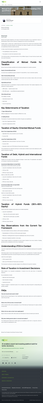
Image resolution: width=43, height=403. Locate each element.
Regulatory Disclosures (16, 387)
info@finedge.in (25, 358)
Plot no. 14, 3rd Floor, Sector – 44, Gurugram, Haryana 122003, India (13, 400)
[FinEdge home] (4, 2)
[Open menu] (40, 2)
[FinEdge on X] (12, 363)
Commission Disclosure (6, 387)
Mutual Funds (9, 25)
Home (3, 4)
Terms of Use (4, 389)
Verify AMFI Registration (26, 387)
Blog (5, 4)
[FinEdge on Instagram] (9, 363)
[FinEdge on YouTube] (6, 363)
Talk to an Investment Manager (8, 351)
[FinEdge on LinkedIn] (3, 363)
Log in (17, 351)
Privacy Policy (35, 387)
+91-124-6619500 (25, 356)
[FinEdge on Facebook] (15, 363)
